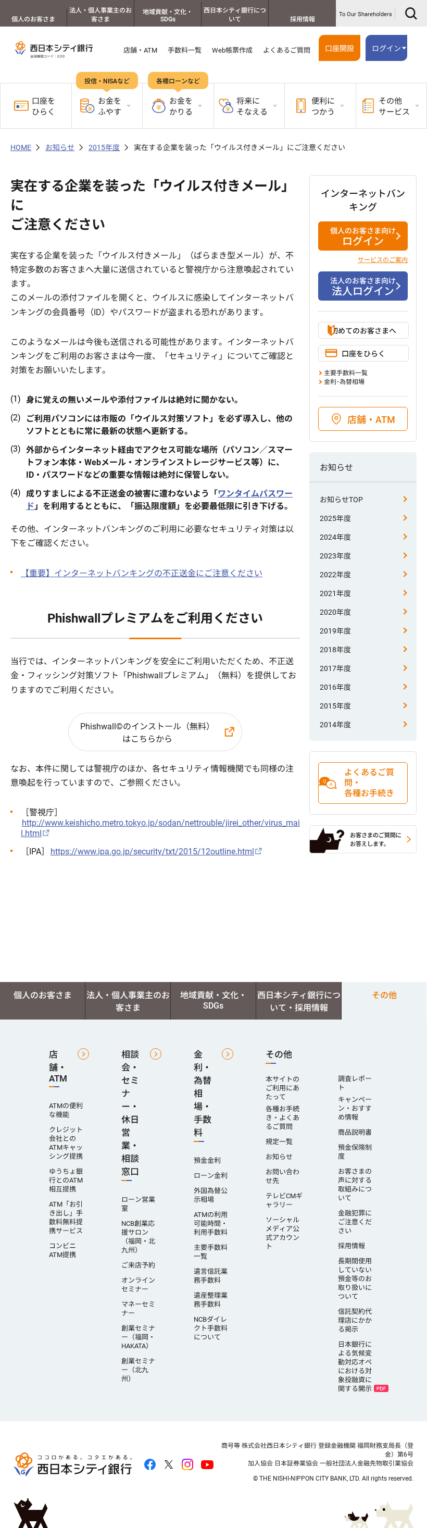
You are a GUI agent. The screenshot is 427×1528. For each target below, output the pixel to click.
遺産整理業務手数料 (211, 1299)
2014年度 (335, 724)
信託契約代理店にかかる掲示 (355, 1320)
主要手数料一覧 (346, 373)
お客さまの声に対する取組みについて (355, 1184)
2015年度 (104, 147)
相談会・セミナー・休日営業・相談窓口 (130, 1113)
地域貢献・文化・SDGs (168, 15)
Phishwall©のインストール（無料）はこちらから (147, 733)
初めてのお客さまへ (363, 331)
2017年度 (335, 668)
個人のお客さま (33, 19)
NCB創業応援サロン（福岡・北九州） (138, 1237)
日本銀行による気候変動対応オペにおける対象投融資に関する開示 (355, 1366)
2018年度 (335, 649)
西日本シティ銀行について (235, 15)
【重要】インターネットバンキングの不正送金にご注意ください (141, 573)
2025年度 (335, 518)
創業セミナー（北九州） (138, 1370)
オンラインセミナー (138, 1284)
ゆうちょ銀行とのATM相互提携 (66, 1180)
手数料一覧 (185, 50)
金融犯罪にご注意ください (355, 1222)
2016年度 (335, 687)
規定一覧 (279, 1142)
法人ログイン (363, 287)
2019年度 (335, 631)
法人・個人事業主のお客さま (100, 15)
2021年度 (335, 593)
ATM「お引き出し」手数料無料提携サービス (66, 1217)
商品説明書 (355, 1132)
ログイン (363, 237)
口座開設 (339, 48)
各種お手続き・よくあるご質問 (282, 1118)
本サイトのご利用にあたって (282, 1088)
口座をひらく (43, 106)
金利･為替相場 (344, 382)
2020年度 (335, 612)
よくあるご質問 (286, 50)
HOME (20, 147)
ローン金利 (211, 1175)
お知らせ (59, 147)
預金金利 (207, 1160)
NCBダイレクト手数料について (211, 1328)
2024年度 (335, 537)
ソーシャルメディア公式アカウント (282, 1233)
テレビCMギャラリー (284, 1200)
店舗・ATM (140, 50)
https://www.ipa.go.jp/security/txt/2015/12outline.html (152, 851)
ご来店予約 (138, 1265)
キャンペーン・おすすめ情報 (355, 1108)
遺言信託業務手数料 (211, 1276)
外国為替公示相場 (211, 1195)
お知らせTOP (341, 499)
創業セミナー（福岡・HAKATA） (138, 1337)
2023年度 (335, 556)
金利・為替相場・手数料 (202, 1093)
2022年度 (335, 574)
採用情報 (302, 19)
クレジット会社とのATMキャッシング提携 (66, 1143)
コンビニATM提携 (62, 1250)
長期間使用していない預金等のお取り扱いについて (355, 1278)
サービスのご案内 (383, 260)
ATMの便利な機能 (66, 1110)
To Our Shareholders (365, 14)
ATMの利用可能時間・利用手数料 (211, 1223)
